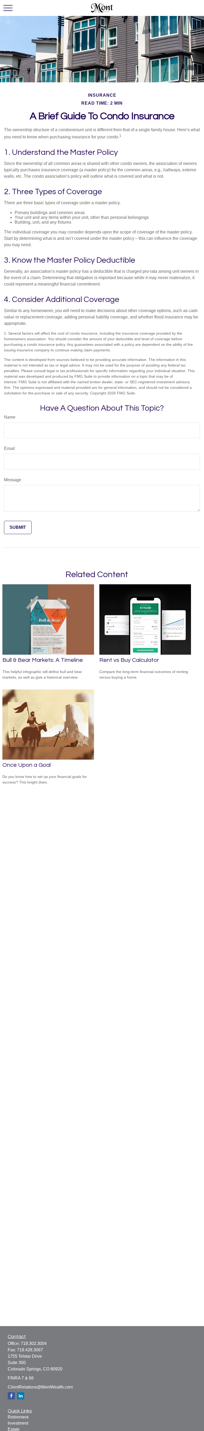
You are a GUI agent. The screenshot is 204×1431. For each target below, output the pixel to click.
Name (9, 417)
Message (12, 480)
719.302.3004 (34, 1343)
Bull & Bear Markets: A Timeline (42, 660)
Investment (18, 1423)
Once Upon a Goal (26, 765)
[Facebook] (11, 1395)
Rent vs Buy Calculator (129, 660)
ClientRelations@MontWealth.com (40, 1387)
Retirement (18, 1417)
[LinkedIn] (20, 1395)
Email (9, 448)
